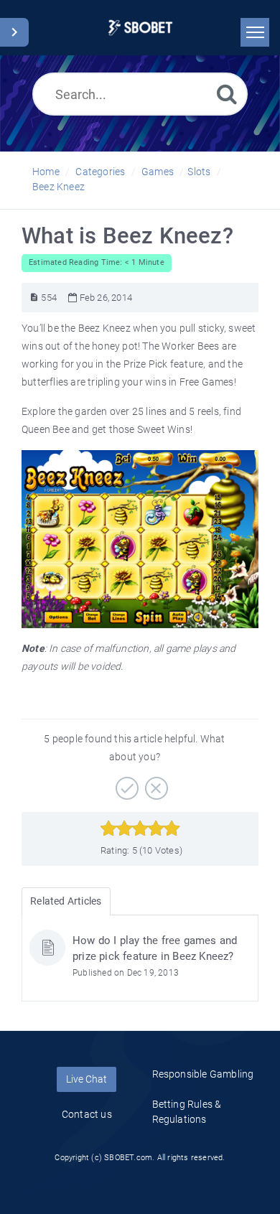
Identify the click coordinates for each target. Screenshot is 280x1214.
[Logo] (140, 28)
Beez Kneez (58, 186)
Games (157, 171)
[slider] (140, 828)
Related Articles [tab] (65, 901)
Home (46, 171)
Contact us (87, 1114)
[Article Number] (34, 297)
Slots (198, 171)
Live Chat (86, 1079)
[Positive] (125, 783)
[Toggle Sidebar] (14, 32)
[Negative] (154, 783)
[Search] (227, 94)
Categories (100, 171)
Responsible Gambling (203, 1074)
